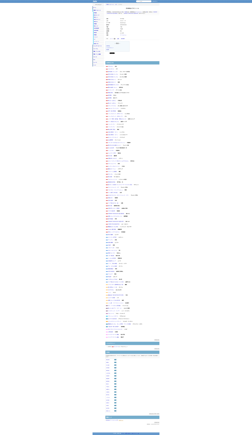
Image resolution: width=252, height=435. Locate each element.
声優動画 (95, 23)
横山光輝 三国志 (111, 129)
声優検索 (95, 12)
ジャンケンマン (111, 124)
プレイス (95, 56)
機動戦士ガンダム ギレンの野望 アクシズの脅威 (119, 324)
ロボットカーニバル (112, 250)
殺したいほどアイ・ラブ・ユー (115, 308)
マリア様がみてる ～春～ (113, 203)
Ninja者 (109, 276)
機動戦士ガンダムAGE (113, 226)
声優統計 (95, 34)
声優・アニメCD (96, 51)
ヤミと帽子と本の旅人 (113, 192)
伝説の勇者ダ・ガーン (113, 132)
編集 (118, 38)
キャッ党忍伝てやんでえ (113, 121)
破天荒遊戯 (110, 218)
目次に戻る (157, 339)
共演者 (107, 49)
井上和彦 (111, 365)
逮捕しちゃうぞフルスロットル (115, 216)
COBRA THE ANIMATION (113, 224)
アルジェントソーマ (112, 179)
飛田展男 (111, 378)
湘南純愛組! (110, 268)
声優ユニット (96, 17)
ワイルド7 (110, 274)
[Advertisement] (98, 87)
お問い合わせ (128, 433)
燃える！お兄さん (112, 100)
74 (121, 11)
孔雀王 (109, 245)
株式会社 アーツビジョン (111, 420)
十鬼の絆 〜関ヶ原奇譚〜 (113, 326)
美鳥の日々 (110, 197)
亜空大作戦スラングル (113, 74)
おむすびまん (111, 289)
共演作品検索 (96, 30)
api (138, 433)
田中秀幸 (111, 408)
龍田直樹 (111, 381)
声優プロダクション (97, 19)
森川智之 (111, 394)
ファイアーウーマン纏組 (113, 334)
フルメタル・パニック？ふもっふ (115, 189)
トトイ (109, 292)
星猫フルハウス (111, 253)
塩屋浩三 (111, 402)
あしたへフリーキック (113, 137)
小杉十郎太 (111, 373)
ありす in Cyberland (112, 318)
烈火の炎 (110, 155)
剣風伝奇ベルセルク (112, 158)
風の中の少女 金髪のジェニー (114, 145)
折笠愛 (111, 405)
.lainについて (134, 433)
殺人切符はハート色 (112, 287)
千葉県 (125, 11)
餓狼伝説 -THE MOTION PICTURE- (116, 295)
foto (94, 59)
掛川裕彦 (111, 400)
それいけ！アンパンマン (113, 108)
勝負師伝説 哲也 (111, 182)
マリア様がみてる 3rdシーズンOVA (115, 281)
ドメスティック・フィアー (114, 310)
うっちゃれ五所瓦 (112, 258)
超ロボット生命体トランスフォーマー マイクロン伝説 (120, 184)
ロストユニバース (112, 163)
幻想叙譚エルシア (112, 260)
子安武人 (111, 386)
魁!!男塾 (109, 95)
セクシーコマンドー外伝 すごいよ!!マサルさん (118, 161)
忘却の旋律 (110, 200)
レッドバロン (111, 150)
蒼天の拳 (110, 205)
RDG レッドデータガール (113, 232)
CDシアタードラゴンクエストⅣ (115, 329)
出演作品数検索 (96, 28)
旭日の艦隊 (110, 234)
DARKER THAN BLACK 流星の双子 (131, 13)
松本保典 (111, 367)
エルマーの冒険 (111, 297)
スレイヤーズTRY (112, 153)
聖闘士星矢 (110, 92)
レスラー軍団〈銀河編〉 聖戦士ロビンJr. (117, 118)
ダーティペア (111, 90)
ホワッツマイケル (112, 105)
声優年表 (95, 32)
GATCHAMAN (111, 271)
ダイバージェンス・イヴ (113, 187)
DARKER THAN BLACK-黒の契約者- (116, 213)
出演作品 (108, 45)
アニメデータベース (97, 45)
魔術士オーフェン (112, 168)
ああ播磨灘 (110, 140)
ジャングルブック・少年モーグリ (115, 113)
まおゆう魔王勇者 (112, 229)
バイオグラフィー (110, 47)
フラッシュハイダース (113, 316)
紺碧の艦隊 (110, 242)
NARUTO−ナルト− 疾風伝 (114, 208)
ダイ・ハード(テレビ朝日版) (114, 305)
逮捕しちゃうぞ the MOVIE (114, 300)
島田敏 (111, 362)
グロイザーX (111, 69)
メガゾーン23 (111, 247)
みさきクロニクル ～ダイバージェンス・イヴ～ (118, 195)
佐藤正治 (111, 389)
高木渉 (111, 383)
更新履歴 (123, 38)
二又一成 (111, 397)
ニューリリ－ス (96, 41)
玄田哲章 (111, 375)
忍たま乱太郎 (111, 147)
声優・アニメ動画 (97, 54)
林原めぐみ (111, 410)
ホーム (94, 7)
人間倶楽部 (110, 331)
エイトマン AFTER (112, 237)
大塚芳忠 (111, 392)
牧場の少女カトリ (112, 79)
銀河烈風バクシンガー (113, 71)
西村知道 (111, 370)
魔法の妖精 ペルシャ (112, 87)
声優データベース (97, 10)
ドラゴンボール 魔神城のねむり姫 (115, 284)
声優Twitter (96, 21)
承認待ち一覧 (96, 43)
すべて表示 (157, 413)
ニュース (95, 62)
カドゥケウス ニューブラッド (114, 321)
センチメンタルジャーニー (114, 166)
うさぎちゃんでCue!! (112, 279)
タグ (94, 39)
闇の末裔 (110, 176)
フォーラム (95, 48)
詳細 (107, 38)
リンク (94, 65)
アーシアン (110, 239)
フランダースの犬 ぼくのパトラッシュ (116, 142)
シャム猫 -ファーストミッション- (115, 302)
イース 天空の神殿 (112, 263)
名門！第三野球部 (112, 111)
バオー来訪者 (111, 255)
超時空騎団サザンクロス (113, 84)
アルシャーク (111, 313)
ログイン (156, 1)
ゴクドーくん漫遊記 (112, 171)
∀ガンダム (110, 174)
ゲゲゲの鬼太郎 (111, 210)
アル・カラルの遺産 (112, 266)
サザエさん (110, 66)
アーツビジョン (138, 11)
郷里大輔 (111, 359)
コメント (112, 38)
